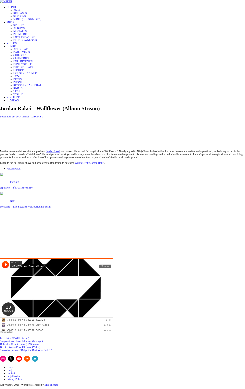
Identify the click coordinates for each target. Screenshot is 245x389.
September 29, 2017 (10, 116)
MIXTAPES (20, 31)
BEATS (17, 79)
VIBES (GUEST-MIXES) (27, 19)
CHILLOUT (20, 55)
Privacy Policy (14, 379)
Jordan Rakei (53, 151)
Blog (9, 370)
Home (10, 367)
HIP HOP (18, 70)
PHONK (18, 82)
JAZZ (16, 76)
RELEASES (20, 13)
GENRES (12, 46)
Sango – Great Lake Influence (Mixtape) (21, 341)
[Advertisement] (28, 234)
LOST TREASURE (24, 37)
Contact (11, 373)
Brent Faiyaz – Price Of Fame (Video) (20, 347)
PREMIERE (20, 34)
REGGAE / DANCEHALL (28, 85)
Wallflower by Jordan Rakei (89, 162)
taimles (25, 116)
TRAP (16, 91)
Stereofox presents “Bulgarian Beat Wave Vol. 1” (26, 350)
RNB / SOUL (20, 88)
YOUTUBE (13, 97)
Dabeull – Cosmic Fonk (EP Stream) (19, 344)
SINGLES (18, 25)
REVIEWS (13, 100)
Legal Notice (13, 376)
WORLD (18, 94)
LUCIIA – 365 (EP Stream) (14, 338)
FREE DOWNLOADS (25, 40)
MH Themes (51, 384)
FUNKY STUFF (22, 64)
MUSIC (11, 22)
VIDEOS (12, 43)
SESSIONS (19, 16)
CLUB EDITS (21, 58)
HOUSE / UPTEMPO (25, 73)
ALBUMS (19, 28)
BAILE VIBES (21, 52)
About (16, 10)
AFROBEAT (20, 49)
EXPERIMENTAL (23, 61)
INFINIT (11, 7)
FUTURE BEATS (23, 67)
